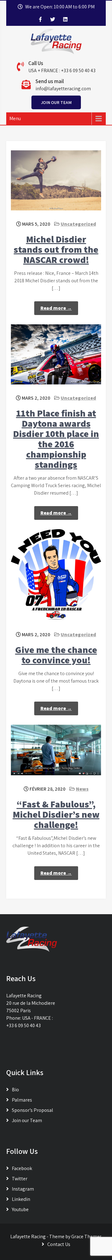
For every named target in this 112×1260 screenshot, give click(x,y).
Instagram (23, 1189)
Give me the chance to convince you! (56, 654)
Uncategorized (78, 224)
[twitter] (52, 19)
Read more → (56, 308)
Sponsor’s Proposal (32, 1110)
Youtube (20, 1209)
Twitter (19, 1178)
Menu (15, 118)
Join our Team (56, 102)
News (82, 789)
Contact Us (58, 1244)
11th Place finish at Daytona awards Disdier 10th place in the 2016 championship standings (56, 439)
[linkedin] (65, 19)
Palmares (22, 1100)
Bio (15, 1089)
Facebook (22, 1168)
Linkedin (21, 1199)
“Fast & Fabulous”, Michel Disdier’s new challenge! (56, 814)
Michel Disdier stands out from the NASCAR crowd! (56, 249)
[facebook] (40, 19)
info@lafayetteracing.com (63, 88)
